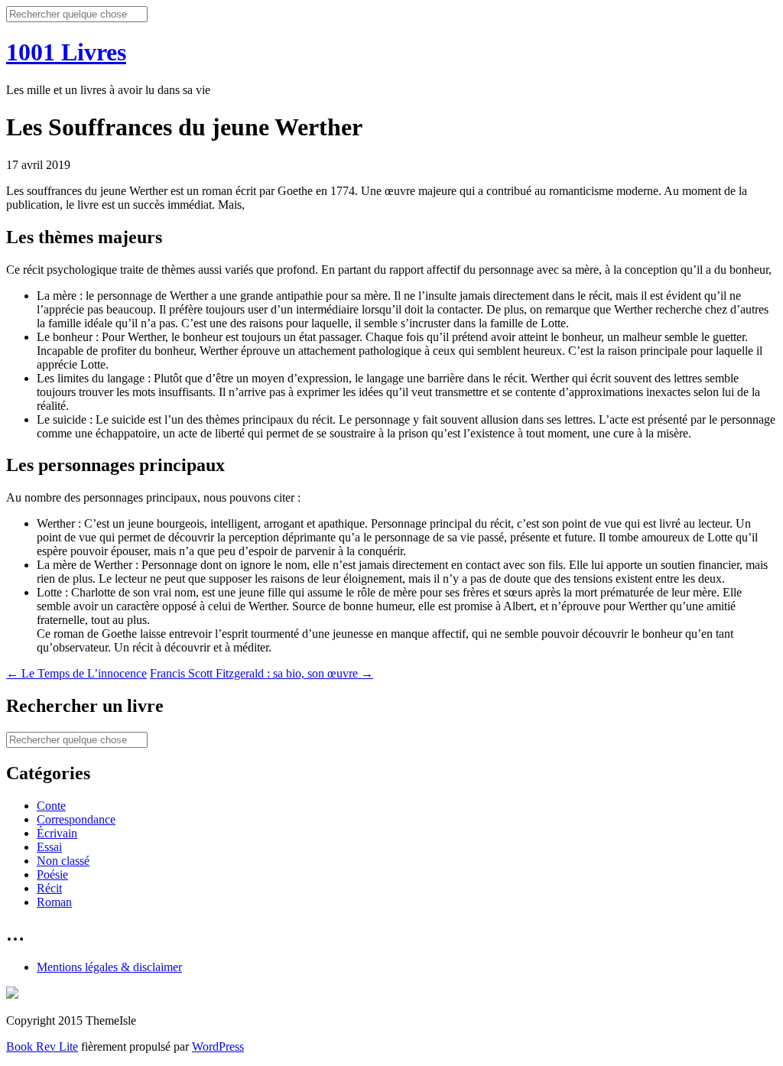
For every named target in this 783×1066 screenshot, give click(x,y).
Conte (51, 805)
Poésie (52, 874)
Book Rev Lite (42, 1046)
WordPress (218, 1046)
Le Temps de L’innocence (76, 673)
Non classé (63, 860)
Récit (49, 888)
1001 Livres (66, 52)
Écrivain (57, 833)
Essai (49, 846)
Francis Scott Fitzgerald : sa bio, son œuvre (261, 673)
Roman (54, 901)
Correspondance (76, 819)
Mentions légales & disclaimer (109, 966)
